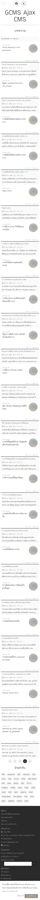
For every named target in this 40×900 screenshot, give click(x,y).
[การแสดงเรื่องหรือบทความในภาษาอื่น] (20, 518)
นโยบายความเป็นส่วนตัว (10, 891)
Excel (4, 792)
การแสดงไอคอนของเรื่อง (10, 638)
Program (5, 787)
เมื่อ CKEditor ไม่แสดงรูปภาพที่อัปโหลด (15, 423)
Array (20, 787)
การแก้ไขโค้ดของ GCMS (10, 566)
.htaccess (26, 774)
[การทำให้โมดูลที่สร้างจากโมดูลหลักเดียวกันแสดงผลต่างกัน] (20, 447)
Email (31, 792)
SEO (22, 783)
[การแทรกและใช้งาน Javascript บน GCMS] (20, 662)
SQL (33, 774)
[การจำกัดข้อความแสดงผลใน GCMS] (20, 267)
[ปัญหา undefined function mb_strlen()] (20, 88)
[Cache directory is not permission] (20, 52)
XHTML (13, 787)
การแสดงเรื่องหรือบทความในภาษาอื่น (15, 530)
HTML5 (19, 801)
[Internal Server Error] (20, 698)
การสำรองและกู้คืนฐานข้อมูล (12, 495)
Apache (23, 792)
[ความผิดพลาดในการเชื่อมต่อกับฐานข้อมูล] (20, 590)
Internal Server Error (9, 710)
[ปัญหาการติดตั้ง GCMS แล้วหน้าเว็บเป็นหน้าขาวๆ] (20, 339)
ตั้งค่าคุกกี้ (20, 896)
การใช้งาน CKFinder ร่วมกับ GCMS (14, 387)
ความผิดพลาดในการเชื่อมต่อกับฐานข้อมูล (16, 602)
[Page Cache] (20, 196)
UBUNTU (11, 801)
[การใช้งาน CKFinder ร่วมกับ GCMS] (20, 375)
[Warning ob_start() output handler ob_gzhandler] (20, 733)
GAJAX (16, 779)
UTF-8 (29, 783)
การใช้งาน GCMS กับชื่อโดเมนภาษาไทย (15, 244)
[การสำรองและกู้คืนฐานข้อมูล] (20, 482)
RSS (3, 783)
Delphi (16, 783)
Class (32, 796)
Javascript (11, 774)
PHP (3, 774)
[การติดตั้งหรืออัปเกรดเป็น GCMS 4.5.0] (20, 160)
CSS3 (26, 801)
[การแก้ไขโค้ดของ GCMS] (20, 554)
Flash (26, 787)
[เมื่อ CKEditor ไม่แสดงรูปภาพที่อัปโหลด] (20, 411)
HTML (23, 779)
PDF (26, 796)
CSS (18, 774)
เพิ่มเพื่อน (6, 845)
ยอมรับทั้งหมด (31, 896)
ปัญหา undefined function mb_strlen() (16, 100)
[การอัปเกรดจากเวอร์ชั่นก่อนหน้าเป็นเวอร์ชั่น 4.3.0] (20, 303)
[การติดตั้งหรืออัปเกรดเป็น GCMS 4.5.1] (20, 124)
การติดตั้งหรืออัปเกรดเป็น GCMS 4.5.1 (15, 136)
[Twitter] (23, 3)
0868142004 (7, 838)
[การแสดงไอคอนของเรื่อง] (20, 626)
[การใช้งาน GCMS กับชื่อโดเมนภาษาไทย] (20, 231)
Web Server (32, 779)
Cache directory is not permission (14, 64)
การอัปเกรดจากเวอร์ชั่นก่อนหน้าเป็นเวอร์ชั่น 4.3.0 (19, 315)
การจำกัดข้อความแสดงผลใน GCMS (14, 279)
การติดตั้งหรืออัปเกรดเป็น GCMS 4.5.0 (15, 172)
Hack (16, 792)
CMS (9, 792)
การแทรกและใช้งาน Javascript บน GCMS (16, 674)
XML (9, 779)
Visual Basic (6, 796)
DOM (9, 783)
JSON (33, 787)
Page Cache (6, 208)
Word (3, 801)
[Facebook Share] (16, 3)
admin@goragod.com (10, 842)
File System (17, 796)
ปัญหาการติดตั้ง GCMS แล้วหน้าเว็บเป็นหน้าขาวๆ (18, 351)
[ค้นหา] (34, 864)
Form (3, 779)
